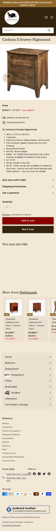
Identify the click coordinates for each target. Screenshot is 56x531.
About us (6, 445)
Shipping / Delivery (11, 434)
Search (5, 423)
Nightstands (28, 292)
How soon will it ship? (14, 180)
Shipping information (14, 186)
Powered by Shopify (13, 525)
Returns (5, 442)
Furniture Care (8, 453)
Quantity (7, 201)
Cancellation (8, 438)
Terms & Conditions (11, 431)
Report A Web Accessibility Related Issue (21, 517)
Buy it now (28, 229)
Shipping (6, 215)
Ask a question (10, 192)
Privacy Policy (8, 460)
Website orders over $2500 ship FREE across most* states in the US (27, 3)
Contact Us (7, 427)
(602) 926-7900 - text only (16, 479)
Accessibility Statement (13, 457)
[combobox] (28, 30)
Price (5, 105)
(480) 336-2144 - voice (17, 474)
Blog (4, 449)
